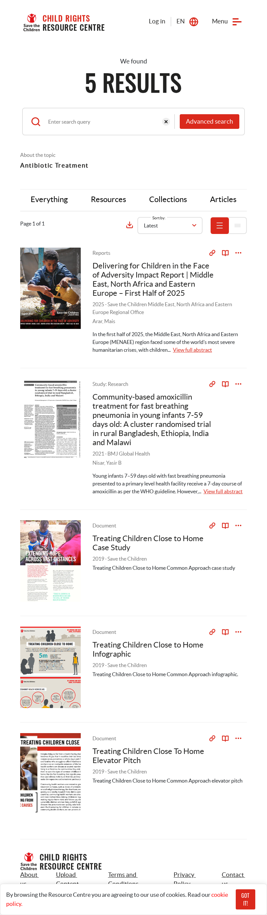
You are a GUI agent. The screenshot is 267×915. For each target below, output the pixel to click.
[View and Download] (238, 253)
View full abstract (192, 350)
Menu (220, 21)
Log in (157, 21)
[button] (74, 879)
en (180, 21)
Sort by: (158, 218)
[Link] (212, 253)
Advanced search (209, 121)
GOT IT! (245, 899)
